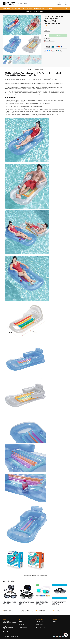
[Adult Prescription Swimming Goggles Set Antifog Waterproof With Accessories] (26, 591)
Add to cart (58, 35)
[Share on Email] (56, 51)
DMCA (20, 625)
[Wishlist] (16, 585)
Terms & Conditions (23, 627)
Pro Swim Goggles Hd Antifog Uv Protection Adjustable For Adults (9, 602)
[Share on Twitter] (50, 51)
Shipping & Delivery (40, 625)
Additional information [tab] (38, 69)
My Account (59, 4)
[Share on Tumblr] (54, 51)
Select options (10, 606)
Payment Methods (39, 624)
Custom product (39, 629)
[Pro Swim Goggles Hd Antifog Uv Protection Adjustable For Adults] (10, 591)
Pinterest (54, 621)
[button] (40, 35)
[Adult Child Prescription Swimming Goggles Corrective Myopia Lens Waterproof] (59, 591)
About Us (21, 621)
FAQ (37, 622)
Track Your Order (39, 621)
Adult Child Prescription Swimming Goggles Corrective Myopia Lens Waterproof (59, 602)
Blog (20, 622)
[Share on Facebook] (47, 51)
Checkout (65, 4)
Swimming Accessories (43, 575)
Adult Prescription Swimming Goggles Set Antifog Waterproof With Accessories (26, 602)
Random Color (47, 30)
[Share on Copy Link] (61, 51)
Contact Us (21, 624)
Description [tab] (29, 69)
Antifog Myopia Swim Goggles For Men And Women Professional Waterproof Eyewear (42, 602)
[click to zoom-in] (22, 35)
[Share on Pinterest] (52, 51)
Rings (38, 575)
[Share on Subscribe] (59, 51)
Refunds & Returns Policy (41, 627)
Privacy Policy (22, 629)
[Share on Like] (45, 51)
